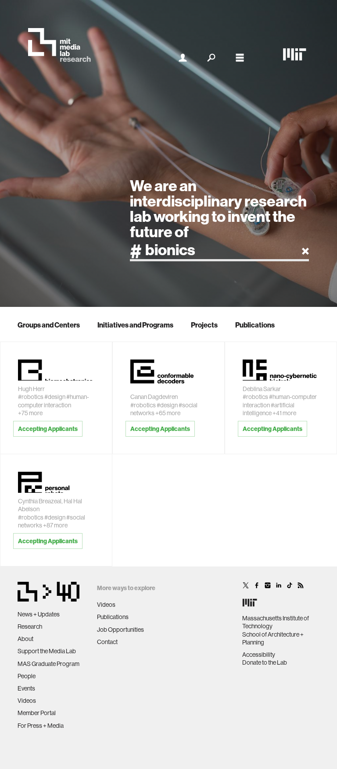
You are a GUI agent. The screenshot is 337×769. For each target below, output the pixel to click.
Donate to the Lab (264, 662)
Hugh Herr (31, 389)
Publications (255, 324)
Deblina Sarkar (262, 389)
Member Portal (37, 713)
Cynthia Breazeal (39, 501)
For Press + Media (41, 726)
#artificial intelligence (268, 409)
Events (26, 688)
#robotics (30, 397)
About (25, 639)
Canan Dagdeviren (154, 397)
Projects (204, 324)
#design (54, 397)
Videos (27, 701)
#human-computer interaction (53, 401)
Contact (107, 642)
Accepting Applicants (48, 429)
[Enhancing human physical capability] (56, 368)
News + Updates (39, 614)
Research (30, 626)
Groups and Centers (49, 324)
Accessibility (258, 655)
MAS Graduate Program (48, 664)
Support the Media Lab (47, 651)
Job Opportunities (120, 630)
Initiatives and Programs (135, 324)
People (27, 676)
